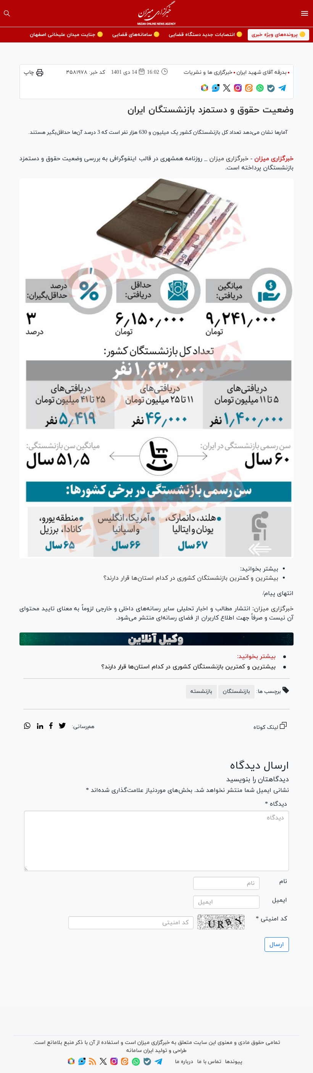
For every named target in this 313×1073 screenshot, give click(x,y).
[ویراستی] (215, 90)
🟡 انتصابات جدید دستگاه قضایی (205, 34)
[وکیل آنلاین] (156, 638)
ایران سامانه (139, 1050)
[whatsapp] (27, 727)
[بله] (271, 90)
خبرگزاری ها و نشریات (208, 72)
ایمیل (279, 900)
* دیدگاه (276, 804)
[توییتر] (227, 90)
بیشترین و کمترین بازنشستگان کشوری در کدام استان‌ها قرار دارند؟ (190, 578)
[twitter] (62, 727)
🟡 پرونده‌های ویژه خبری (278, 34)
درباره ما (184, 1061)
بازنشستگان (236, 691)
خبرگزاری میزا (276, 609)
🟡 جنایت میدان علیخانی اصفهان (66, 34)
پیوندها (233, 1061)
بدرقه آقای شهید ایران (262, 72)
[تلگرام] (282, 90)
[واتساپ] (260, 90)
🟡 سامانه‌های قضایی (136, 34)
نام (283, 881)
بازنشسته (201, 691)
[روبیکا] (204, 90)
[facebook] (51, 727)
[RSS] (92, 1063)
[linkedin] (40, 727)
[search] (7, 13)
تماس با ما (209, 1061)
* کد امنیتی (271, 919)
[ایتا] (249, 90)
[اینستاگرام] (238, 90)
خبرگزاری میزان (274, 158)
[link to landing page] (157, 13)
